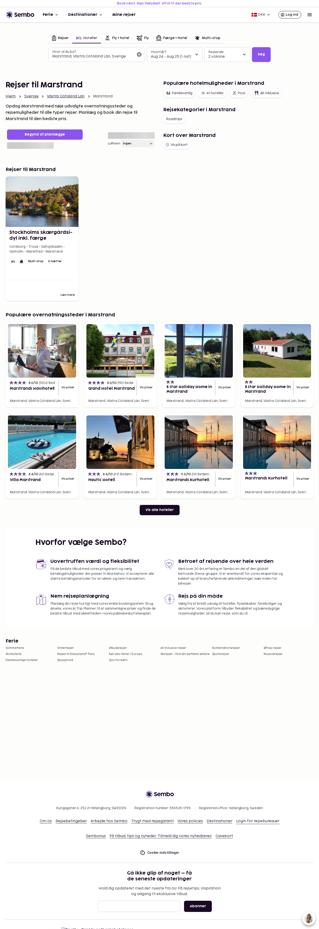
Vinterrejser (65, 648)
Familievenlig (182, 93)
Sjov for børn (118, 660)
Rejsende (216, 52)
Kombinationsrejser (226, 648)
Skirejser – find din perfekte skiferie (185, 654)
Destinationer (82, 15)
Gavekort (224, 836)
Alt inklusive (269, 93)
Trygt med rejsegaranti (152, 821)
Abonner (198, 906)
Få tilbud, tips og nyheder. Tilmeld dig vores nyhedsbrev (161, 836)
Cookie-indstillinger (163, 852)
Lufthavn (114, 143)
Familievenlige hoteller (22, 660)
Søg (261, 54)
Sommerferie (15, 648)
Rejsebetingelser (71, 821)
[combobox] (93, 56)
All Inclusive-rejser (173, 648)
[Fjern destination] (139, 54)
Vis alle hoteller (159, 509)
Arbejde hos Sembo (109, 821)
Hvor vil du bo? (64, 52)
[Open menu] (309, 14)
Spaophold (65, 660)
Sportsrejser (220, 654)
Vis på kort (179, 145)
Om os (46, 821)
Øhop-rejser (272, 648)
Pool (241, 93)
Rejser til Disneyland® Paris (76, 654)
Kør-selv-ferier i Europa (125, 654)
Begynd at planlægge (45, 134)
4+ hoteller (215, 93)
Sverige (31, 96)
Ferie (48, 15)
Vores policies (190, 821)
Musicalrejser (273, 654)
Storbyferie (13, 654)
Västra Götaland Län (66, 96)
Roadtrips (174, 119)
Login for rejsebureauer (258, 821)
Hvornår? (158, 52)
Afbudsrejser (118, 648)
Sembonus (96, 836)
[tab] (60, 38)
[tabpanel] (159, 54)
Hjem (11, 96)
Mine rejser (124, 15)
